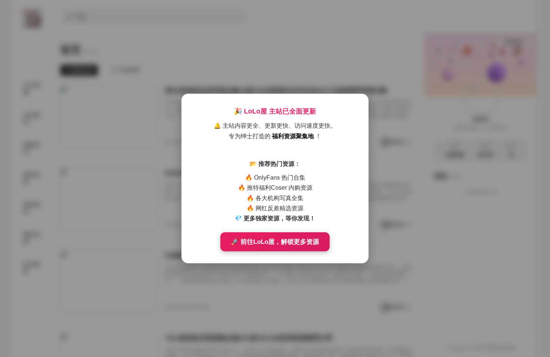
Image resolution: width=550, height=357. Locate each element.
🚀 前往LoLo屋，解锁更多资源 (275, 241)
